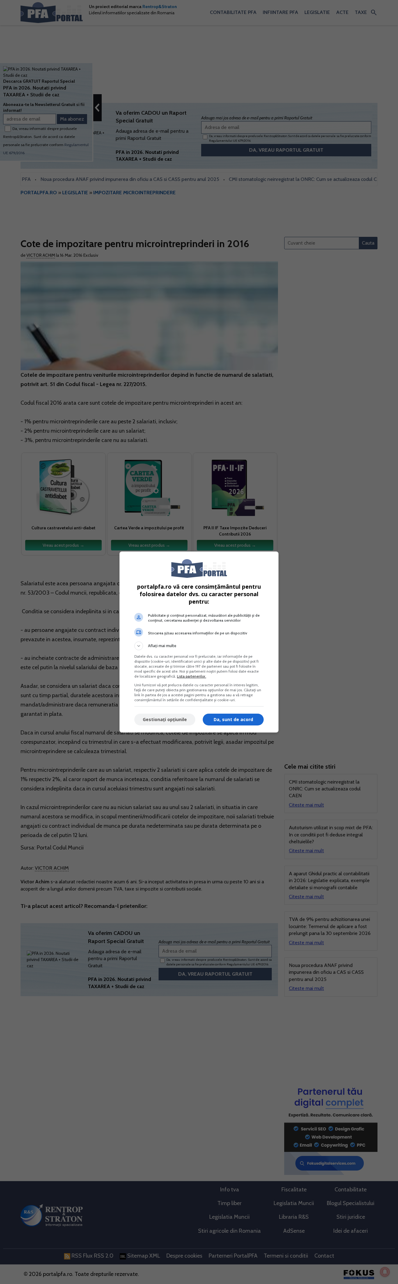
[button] (199, 646)
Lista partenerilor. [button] (191, 676)
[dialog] (199, 642)
